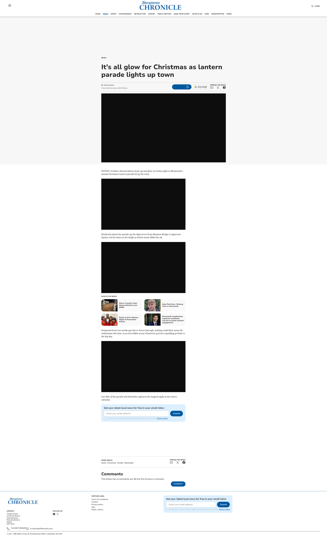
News (103, 58)
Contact (94, 502)
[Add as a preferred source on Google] (201, 87)
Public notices (97, 509)
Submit (176, 413)
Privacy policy (97, 504)
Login (317, 6)
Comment (178, 484)
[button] (10, 5)
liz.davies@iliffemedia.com (41, 528)
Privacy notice (162, 418)
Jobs (93, 507)
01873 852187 (20, 528)
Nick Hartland (109, 85)
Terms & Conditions (99, 499)
